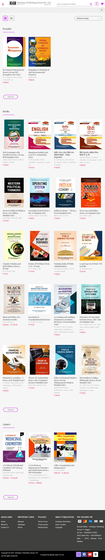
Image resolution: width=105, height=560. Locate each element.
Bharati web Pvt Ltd (57, 555)
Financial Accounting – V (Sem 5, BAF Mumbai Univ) (14, 379)
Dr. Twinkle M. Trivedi (35, 322)
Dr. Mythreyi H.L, (60, 160)
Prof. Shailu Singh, (92, 388)
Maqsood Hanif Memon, (61, 388)
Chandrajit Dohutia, (9, 473)
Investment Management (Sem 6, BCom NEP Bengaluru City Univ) (13, 72)
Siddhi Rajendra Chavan (66, 332)
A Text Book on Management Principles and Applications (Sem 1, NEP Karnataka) (38, 469)
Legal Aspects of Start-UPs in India (91, 265)
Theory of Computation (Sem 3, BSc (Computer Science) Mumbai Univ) (38, 380)
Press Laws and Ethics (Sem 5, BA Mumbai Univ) (90, 211)
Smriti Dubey (43, 216)
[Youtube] (89, 554)
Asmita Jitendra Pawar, (10, 160)
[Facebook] (84, 554)
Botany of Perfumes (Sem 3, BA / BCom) (39, 265)
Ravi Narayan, (70, 160)
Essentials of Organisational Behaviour (39, 318)
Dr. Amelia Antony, (86, 385)
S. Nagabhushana (33, 480)
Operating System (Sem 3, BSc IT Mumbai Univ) (39, 211)
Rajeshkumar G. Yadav (87, 390)
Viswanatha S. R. (8, 80)
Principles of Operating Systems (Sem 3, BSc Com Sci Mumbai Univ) (90, 319)
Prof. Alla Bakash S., (44, 478)
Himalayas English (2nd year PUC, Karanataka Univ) (38, 154)
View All (11, 97)
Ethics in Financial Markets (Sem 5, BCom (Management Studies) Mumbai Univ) (65, 381)
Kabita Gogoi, (20, 473)
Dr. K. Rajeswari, (8, 77)
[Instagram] (78, 554)
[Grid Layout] (5, 18)
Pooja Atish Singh (16, 218)
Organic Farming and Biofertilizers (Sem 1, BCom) (12, 266)
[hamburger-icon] (101, 10)
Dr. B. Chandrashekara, (35, 475)
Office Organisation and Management (64, 466)
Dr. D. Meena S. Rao (9, 271)
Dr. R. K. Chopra (59, 470)
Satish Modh (32, 77)
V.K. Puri (65, 216)
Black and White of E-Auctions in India (12, 318)
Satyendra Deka (8, 475)
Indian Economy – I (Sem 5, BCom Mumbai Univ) (65, 211)
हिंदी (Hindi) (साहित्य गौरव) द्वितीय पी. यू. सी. (89, 153)
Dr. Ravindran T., (93, 160)
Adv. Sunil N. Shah (85, 216)
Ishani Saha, (32, 385)
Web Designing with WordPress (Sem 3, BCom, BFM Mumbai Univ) (13, 154)
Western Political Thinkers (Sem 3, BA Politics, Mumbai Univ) (14, 213)
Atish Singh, (7, 218)
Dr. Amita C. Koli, (59, 327)
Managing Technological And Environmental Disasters (38, 72)
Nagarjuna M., (41, 162)
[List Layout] (11, 18)
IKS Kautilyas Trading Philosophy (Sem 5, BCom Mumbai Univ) (90, 380)
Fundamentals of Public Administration (64, 265)
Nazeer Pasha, (18, 77)
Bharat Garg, (58, 216)
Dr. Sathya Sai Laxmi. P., (62, 269)
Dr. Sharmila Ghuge (86, 269)
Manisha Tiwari (41, 385)
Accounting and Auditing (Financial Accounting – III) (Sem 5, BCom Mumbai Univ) (65, 320)
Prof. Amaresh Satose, (87, 324)
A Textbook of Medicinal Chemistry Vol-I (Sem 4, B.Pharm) (13, 467)
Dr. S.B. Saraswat (8, 322)
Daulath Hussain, (85, 157)
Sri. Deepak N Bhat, (60, 162)
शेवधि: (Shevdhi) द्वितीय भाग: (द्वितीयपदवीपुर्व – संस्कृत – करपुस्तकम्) (64, 154)
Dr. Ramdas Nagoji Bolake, (11, 383)
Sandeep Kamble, (33, 216)
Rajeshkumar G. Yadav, (61, 390)
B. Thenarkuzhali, (34, 160)
